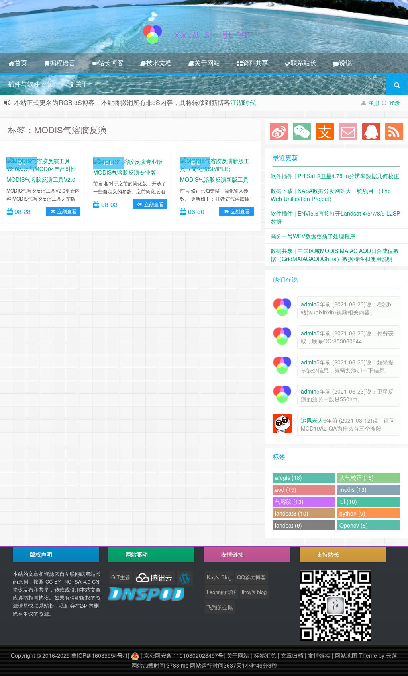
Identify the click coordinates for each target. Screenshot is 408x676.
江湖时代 (243, 102)
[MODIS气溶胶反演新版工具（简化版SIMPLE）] (217, 164)
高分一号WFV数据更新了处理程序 (313, 236)
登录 (394, 103)
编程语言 (62, 62)
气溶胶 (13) (289, 501)
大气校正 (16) (356, 477)
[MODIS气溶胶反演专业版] (128, 161)
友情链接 (319, 655)
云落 (391, 655)
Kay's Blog (219, 577)
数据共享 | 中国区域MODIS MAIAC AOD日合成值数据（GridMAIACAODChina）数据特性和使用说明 (335, 255)
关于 (81, 83)
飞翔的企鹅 (220, 607)
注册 (373, 103)
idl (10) (348, 501)
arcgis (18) (288, 477)
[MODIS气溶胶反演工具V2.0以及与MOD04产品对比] (43, 164)
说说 (345, 62)
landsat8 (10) (291, 513)
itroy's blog (254, 592)
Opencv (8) (353, 525)
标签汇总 (265, 655)
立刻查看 (66, 211)
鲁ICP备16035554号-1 (99, 655)
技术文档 (159, 62)
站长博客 (111, 62)
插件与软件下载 (30, 83)
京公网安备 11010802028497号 (184, 655)
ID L (21, 162)
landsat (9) (288, 525)
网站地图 (346, 655)
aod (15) (285, 489)
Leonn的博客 (221, 592)
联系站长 (303, 62)
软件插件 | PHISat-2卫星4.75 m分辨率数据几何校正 (335, 176)
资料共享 (255, 62)
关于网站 (207, 62)
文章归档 (292, 655)
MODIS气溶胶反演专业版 (124, 172)
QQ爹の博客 (251, 577)
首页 (20, 62)
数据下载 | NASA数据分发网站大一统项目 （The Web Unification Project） (331, 195)
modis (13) (353, 489)
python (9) (352, 513)
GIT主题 (120, 577)
